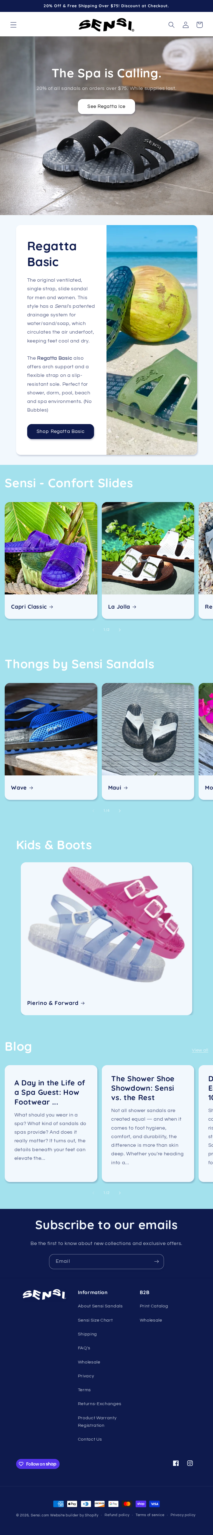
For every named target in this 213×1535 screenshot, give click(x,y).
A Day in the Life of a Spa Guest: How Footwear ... (49, 1092)
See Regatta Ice (106, 106)
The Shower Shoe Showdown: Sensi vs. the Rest (143, 1088)
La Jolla (119, 606)
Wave (19, 787)
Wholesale (89, 1362)
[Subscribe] (156, 1261)
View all (200, 1050)
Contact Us (90, 1439)
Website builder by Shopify (74, 1515)
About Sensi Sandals (100, 1306)
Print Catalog (154, 1306)
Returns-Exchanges (99, 1404)
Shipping (87, 1334)
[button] (13, 25)
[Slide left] (93, 630)
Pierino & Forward (52, 1002)
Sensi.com (40, 1515)
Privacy (86, 1376)
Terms (84, 1390)
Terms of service (150, 1515)
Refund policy (117, 1515)
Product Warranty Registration (97, 1422)
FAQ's (84, 1348)
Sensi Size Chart (95, 1320)
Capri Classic (29, 606)
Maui (114, 787)
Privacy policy (183, 1515)
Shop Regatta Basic (61, 431)
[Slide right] (119, 630)
